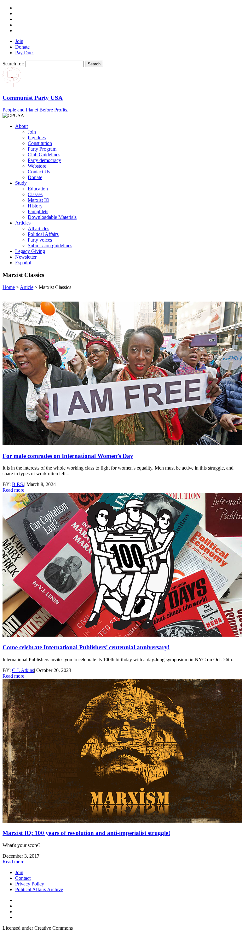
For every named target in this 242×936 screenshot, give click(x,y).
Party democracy (44, 160)
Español (23, 262)
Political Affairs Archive (39, 889)
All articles (38, 228)
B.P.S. (18, 484)
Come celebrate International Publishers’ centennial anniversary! (86, 647)
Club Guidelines (44, 154)
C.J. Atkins (23, 670)
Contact (23, 878)
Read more (13, 490)
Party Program (42, 149)
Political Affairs (43, 234)
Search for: (13, 63)
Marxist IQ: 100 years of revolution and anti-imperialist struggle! (86, 833)
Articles (23, 222)
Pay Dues (24, 52)
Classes (35, 194)
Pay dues (37, 137)
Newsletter (26, 257)
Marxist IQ (38, 200)
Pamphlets (38, 211)
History (35, 205)
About (21, 126)
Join (19, 41)
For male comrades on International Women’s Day (68, 456)
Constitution (40, 143)
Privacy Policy (29, 883)
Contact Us (39, 171)
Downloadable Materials (52, 217)
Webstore (37, 166)
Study (21, 183)
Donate (22, 47)
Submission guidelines (50, 245)
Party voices (40, 240)
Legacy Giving (30, 251)
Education (38, 188)
